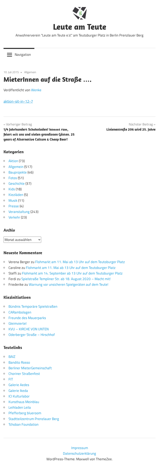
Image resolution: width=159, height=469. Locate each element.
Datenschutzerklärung (79, 453)
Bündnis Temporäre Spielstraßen (32, 306)
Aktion (13, 161)
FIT (10, 379)
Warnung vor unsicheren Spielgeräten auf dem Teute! (68, 284)
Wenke (36, 90)
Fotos (12, 178)
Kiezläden (15, 194)
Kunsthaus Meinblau (23, 402)
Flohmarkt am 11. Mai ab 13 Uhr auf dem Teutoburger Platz (80, 262)
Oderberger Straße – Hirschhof (31, 334)
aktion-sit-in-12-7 (18, 101)
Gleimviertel (17, 323)
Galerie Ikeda (18, 390)
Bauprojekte (17, 172)
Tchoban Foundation (23, 424)
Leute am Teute (79, 26)
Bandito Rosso (19, 362)
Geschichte (16, 183)
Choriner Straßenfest (24, 373)
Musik (12, 200)
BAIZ (11, 356)
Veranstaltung (19, 211)
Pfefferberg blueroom (24, 413)
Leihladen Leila (19, 407)
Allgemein (30, 72)
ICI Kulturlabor (19, 396)
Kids (11, 189)
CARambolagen (19, 312)
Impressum (79, 448)
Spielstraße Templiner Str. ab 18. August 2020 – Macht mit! (66, 279)
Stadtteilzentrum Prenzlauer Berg (33, 419)
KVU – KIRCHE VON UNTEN (28, 329)
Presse (13, 206)
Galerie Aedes (18, 385)
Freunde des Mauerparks (27, 318)
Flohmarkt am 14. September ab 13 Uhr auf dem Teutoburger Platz (72, 273)
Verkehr (14, 217)
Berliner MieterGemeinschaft (30, 368)
